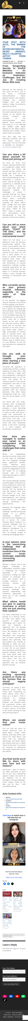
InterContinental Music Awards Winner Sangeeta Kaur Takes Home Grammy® (7, 922)
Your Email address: (10, 976)
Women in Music (7, 936)
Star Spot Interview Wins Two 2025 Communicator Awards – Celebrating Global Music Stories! (7, 903)
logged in (15, 948)
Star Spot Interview (19, 934)
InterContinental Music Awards (12, 63)
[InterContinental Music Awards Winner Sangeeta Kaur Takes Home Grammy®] (7, 915)
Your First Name (9, 968)
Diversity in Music (7, 934)
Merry (17, 92)
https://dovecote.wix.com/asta (14, 799)
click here (6, 147)
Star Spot (20, 61)
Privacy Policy (19, 1017)
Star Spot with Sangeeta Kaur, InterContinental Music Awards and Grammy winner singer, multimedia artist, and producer (17, 903)
